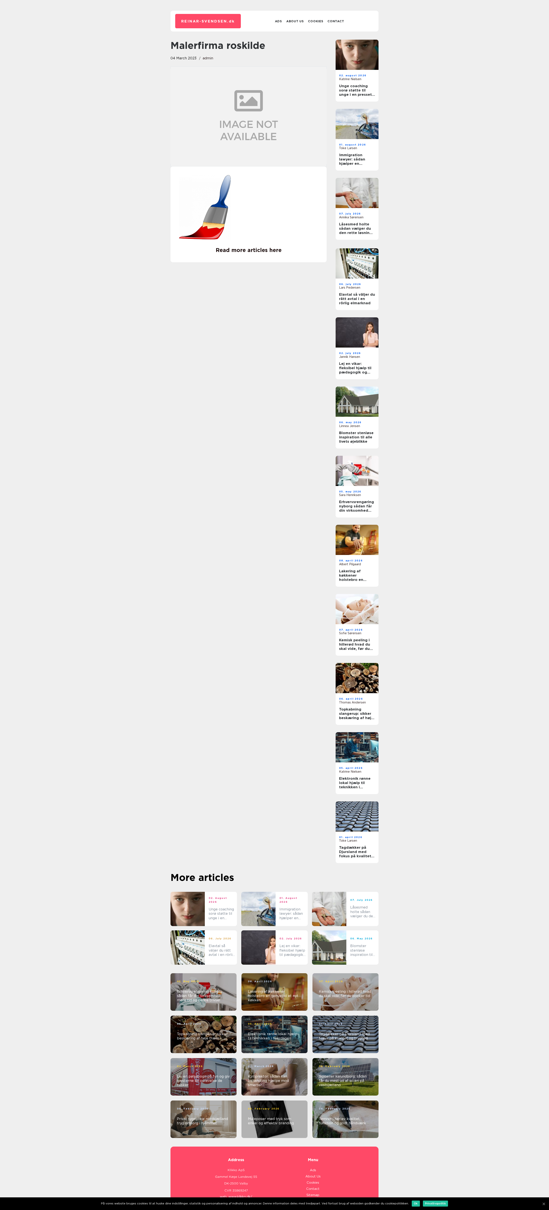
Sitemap (312, 1195)
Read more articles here (249, 250)
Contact (335, 21)
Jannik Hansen (349, 356)
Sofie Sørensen (350, 633)
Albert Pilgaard (350, 564)
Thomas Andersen (352, 702)
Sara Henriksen (350, 494)
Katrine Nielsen (350, 79)
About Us (295, 21)
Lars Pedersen (349, 287)
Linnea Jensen (349, 425)
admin (208, 58)
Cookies (315, 21)
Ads (278, 21)
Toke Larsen (348, 148)
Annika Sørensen (351, 217)
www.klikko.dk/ (240, 1197)
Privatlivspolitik (435, 1203)
